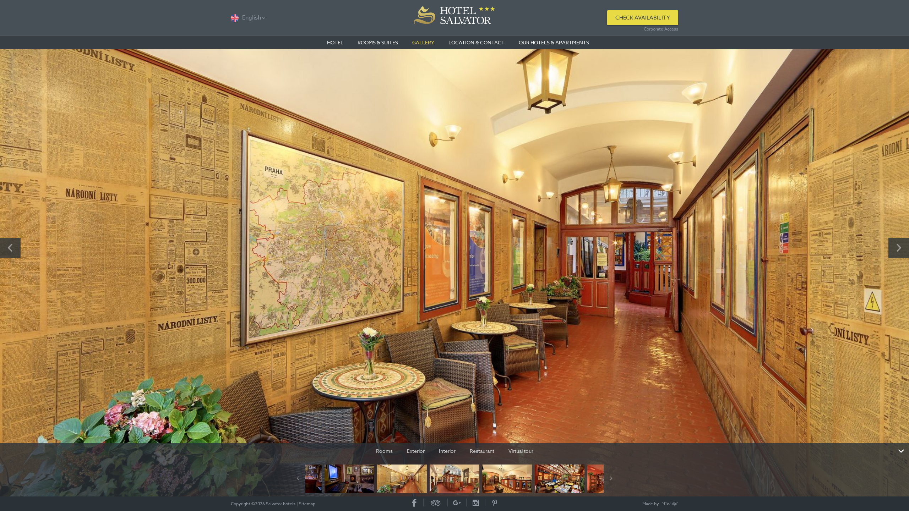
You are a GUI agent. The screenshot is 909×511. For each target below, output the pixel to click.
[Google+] (457, 502)
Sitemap (307, 504)
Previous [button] (10, 248)
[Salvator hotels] (454, 17)
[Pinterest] (494, 502)
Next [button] (898, 248)
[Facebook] (414, 502)
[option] (454, 272)
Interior (447, 450)
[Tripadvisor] (436, 502)
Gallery (423, 42)
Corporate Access (661, 29)
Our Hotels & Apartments (554, 42)
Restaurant (482, 450)
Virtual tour (520, 450)
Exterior (416, 450)
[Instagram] (476, 502)
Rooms (384, 450)
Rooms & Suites (378, 42)
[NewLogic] (670, 504)
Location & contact (476, 42)
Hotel (335, 42)
